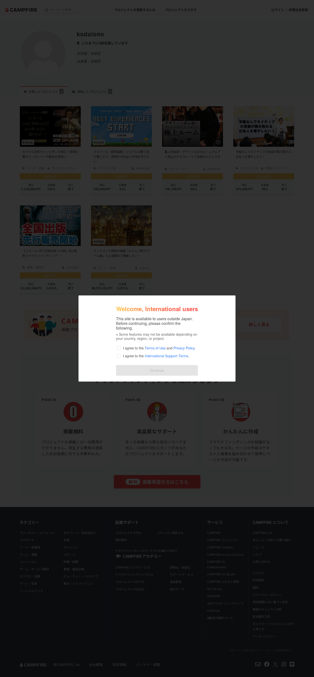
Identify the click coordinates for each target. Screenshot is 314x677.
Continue (157, 370)
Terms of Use (155, 347)
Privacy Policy (184, 347)
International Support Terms (166, 355)
